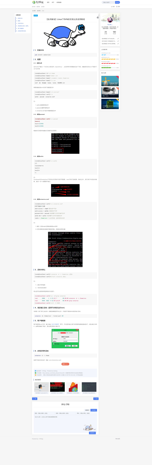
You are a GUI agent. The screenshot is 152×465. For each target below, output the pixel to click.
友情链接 (59, 2)
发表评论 (92, 433)
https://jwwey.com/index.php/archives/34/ (53, 373)
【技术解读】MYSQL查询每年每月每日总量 (108, 43)
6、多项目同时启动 (21, 31)
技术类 (33, 6)
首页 (48, 2)
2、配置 (18, 20)
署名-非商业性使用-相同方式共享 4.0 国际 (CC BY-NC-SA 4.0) (59, 375)
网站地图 (118, 438)
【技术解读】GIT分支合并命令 (108, 38)
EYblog (41, 438)
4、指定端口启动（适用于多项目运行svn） (22, 25)
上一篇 (34, 398)
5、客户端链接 (20, 28)
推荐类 (38, 6)
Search (117, 2)
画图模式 (87, 410)
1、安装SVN (19, 18)
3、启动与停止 (20, 23)
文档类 (42, 6)
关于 (53, 2)
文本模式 (94, 410)
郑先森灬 (110, 24)
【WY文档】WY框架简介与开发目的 (108, 41)
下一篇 (96, 398)
